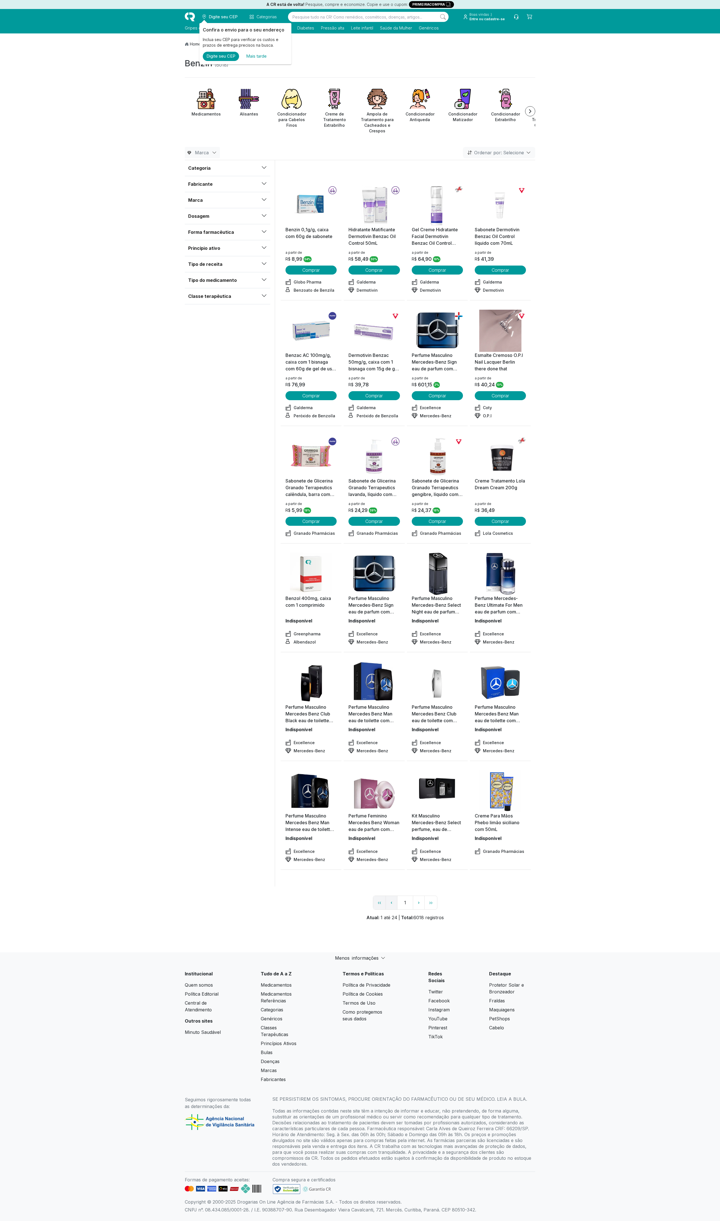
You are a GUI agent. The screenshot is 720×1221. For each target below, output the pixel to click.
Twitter (435, 992)
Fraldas (497, 1000)
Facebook (439, 1000)
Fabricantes (273, 1079)
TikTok (435, 1036)
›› (431, 902)
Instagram (439, 1009)
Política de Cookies (363, 994)
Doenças (270, 1061)
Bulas (267, 1052)
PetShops (499, 1018)
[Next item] (530, 111)
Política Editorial (202, 994)
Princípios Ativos (278, 1043)
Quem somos (199, 985)
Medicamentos (276, 985)
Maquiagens (502, 1009)
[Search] (443, 16)
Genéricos (429, 28)
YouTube (437, 1018)
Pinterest (437, 1027)
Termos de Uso (359, 1003)
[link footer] (287, 1189)
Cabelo (496, 1027)
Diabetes (305, 28)
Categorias (272, 1009)
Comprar (311, 270)
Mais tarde (256, 56)
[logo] (190, 17)
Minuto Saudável (203, 1032)
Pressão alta (332, 28)
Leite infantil (362, 28)
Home (195, 44)
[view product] (311, 205)
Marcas (269, 1070)
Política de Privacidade (366, 985)
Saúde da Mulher (396, 28)
